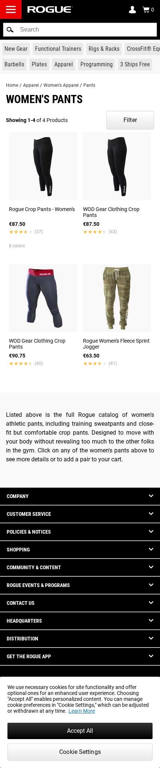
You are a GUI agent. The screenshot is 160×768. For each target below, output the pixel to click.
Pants (89, 85)
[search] (80, 30)
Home (12, 85)
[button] (10, 30)
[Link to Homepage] (50, 9)
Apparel (31, 85)
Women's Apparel (61, 85)
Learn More (81, 711)
